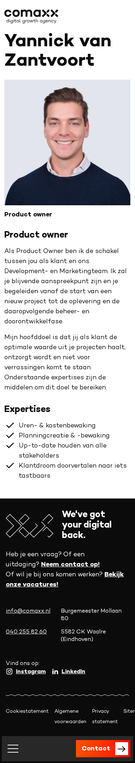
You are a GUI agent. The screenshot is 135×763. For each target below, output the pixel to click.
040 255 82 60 (26, 632)
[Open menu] (13, 748)
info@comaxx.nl (28, 611)
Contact (96, 748)
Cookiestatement (27, 711)
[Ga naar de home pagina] (31, 16)
